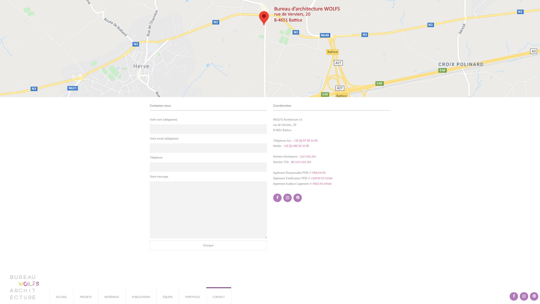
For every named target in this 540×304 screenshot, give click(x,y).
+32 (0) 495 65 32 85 (296, 146)
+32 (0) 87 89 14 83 (305, 140)
